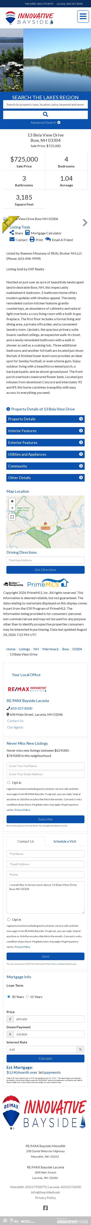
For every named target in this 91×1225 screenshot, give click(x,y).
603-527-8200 (21, 708)
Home (10, 649)
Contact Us (15, 721)
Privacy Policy (22, 809)
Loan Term (15, 985)
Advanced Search (43, 122)
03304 (77, 649)
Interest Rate (17, 1042)
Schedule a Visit (65, 841)
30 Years (17, 997)
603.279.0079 (45, 3)
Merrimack (50, 649)
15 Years (36, 997)
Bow (65, 649)
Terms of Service (66, 964)
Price (11, 1012)
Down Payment (19, 1027)
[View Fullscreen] (12, 517)
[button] (45, 115)
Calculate (45, 1058)
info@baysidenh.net (45, 1192)
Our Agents (15, 727)
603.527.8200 (74, 3)
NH (36, 649)
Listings (24, 649)
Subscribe (45, 819)
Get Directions (45, 570)
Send (45, 956)
